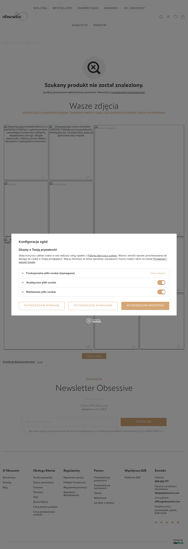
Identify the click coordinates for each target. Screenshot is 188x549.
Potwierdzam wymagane (93, 305)
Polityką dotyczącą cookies (102, 255)
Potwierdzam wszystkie (145, 305)
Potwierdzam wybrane (41, 305)
